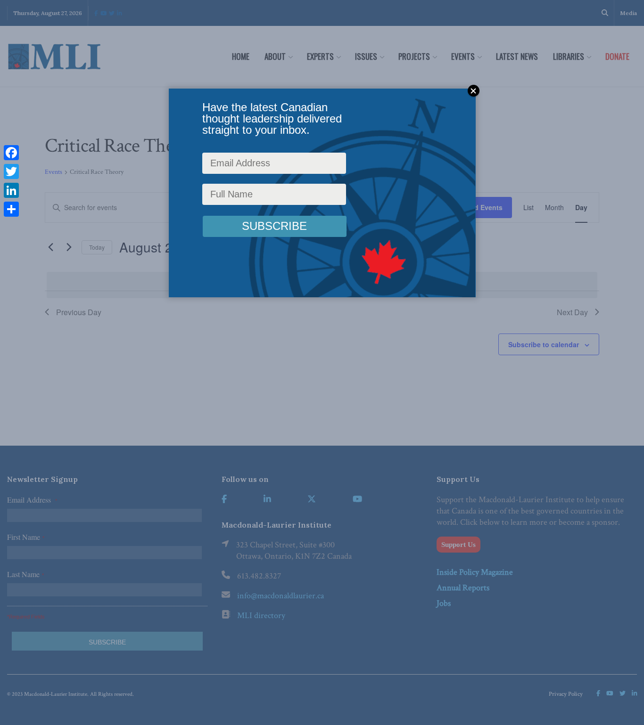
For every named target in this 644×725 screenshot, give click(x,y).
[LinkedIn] (11, 190)
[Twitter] (11, 171)
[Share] (11, 209)
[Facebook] (11, 152)
